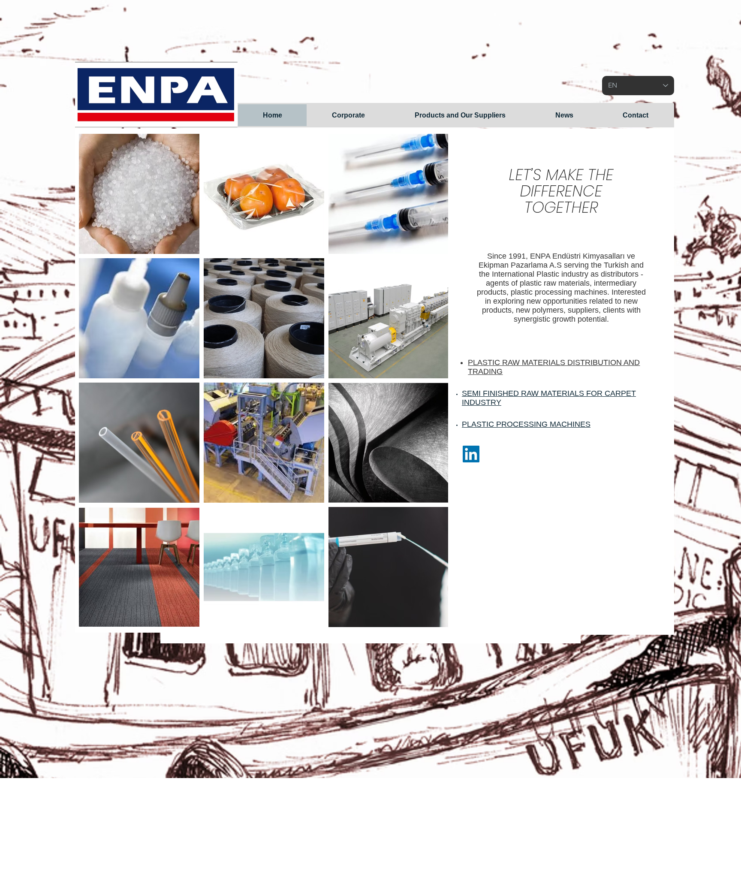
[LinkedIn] (471, 454)
